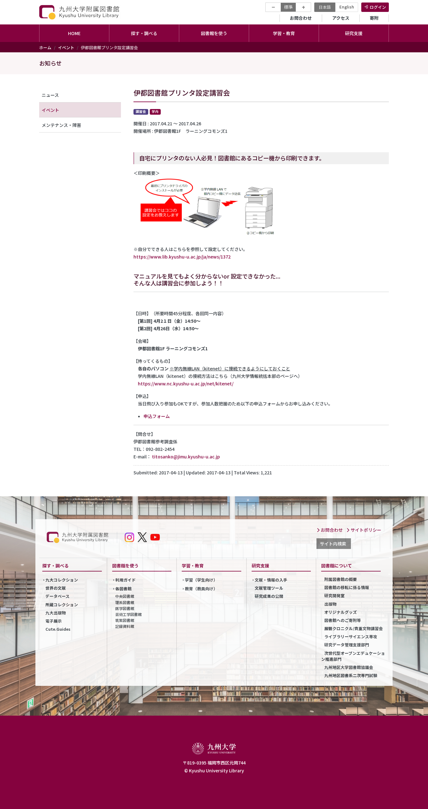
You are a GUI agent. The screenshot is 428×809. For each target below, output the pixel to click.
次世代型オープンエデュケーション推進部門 (353, 656)
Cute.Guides (57, 629)
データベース (57, 596)
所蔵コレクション (61, 605)
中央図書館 (124, 596)
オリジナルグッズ (340, 612)
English (346, 7)
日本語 (325, 7)
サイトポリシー (365, 530)
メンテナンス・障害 (61, 125)
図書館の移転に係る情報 (346, 587)
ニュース (50, 95)
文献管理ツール (269, 588)
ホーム (45, 47)
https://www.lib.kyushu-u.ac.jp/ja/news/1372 (182, 256)
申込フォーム (157, 416)
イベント (66, 47)
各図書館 (123, 589)
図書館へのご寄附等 (342, 620)
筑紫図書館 (124, 620)
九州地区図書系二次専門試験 (350, 675)
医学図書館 (124, 608)
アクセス (340, 18)
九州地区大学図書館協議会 (348, 667)
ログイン (378, 7)
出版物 (330, 604)
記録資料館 (124, 626)
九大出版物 (55, 613)
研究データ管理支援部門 (346, 645)
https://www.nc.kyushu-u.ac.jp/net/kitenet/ (185, 383)
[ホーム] (80, 12)
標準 (288, 7)
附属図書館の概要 (340, 579)
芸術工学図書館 (128, 614)
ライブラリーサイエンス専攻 (350, 636)
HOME (74, 33)
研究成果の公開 (269, 596)
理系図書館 (124, 602)
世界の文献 (55, 588)
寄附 (374, 18)
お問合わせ (301, 18)
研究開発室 (334, 595)
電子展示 (53, 621)
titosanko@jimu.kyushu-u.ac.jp (186, 456)
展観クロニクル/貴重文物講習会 (353, 628)
